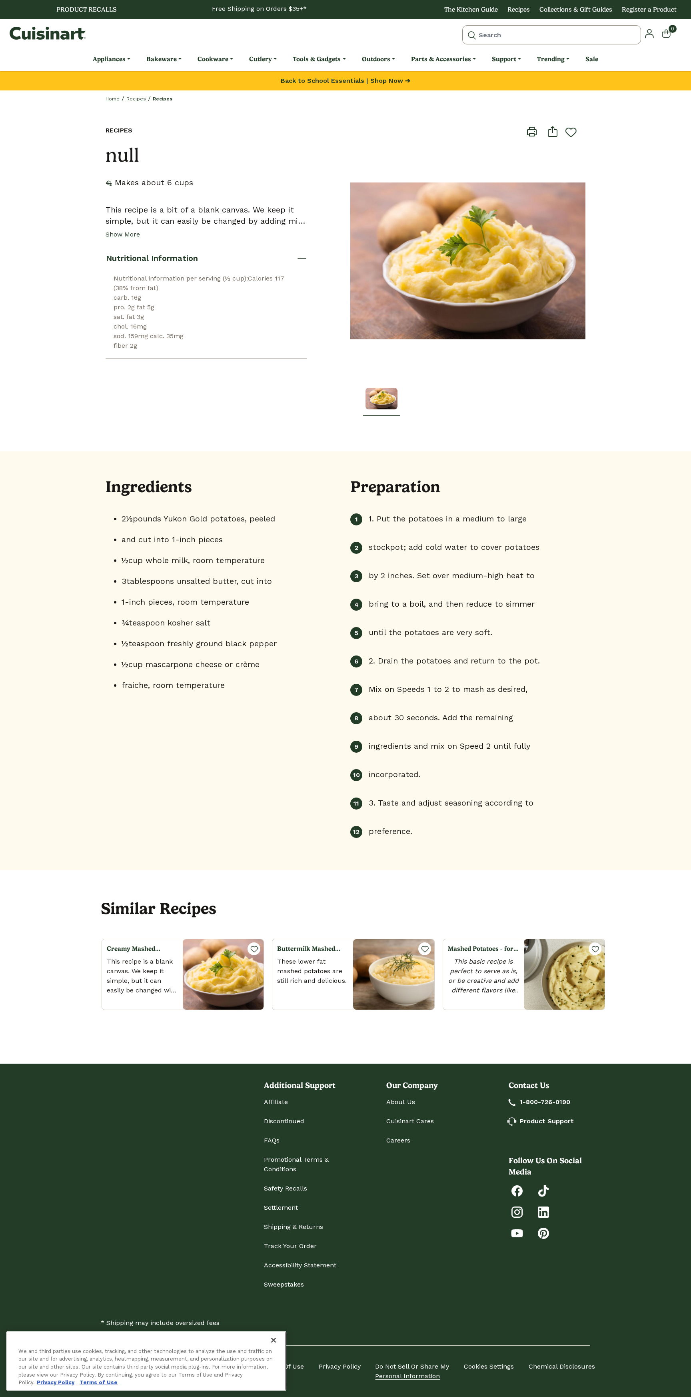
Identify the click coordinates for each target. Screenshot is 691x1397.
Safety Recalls (285, 1188)
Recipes (518, 9)
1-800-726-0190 (545, 1102)
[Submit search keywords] (471, 34)
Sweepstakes (284, 1284)
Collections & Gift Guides (575, 9)
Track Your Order (290, 1246)
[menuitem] (111, 59)
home (113, 99)
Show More (123, 234)
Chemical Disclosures (562, 1366)
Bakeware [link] (161, 59)
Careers (398, 1140)
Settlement (281, 1207)
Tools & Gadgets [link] (317, 59)
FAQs (272, 1140)
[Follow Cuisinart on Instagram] (517, 1211)
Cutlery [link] (260, 59)
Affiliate (276, 1102)
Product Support (547, 1121)
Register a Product (649, 9)
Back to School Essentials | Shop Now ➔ (345, 80)
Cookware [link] (213, 59)
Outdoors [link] (376, 59)
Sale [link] (591, 59)
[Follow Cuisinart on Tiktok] (543, 1190)
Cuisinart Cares (410, 1121)
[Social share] (552, 131)
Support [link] (504, 59)
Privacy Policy (340, 1366)
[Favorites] (254, 948)
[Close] (273, 1340)
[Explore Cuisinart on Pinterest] (543, 1233)
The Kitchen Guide (471, 9)
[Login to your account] (649, 33)
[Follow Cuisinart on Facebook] (517, 1190)
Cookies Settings (489, 1366)
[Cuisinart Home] (48, 33)
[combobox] (551, 34)
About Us (400, 1102)
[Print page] (531, 131)
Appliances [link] (109, 59)
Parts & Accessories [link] (441, 59)
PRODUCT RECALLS (86, 9)
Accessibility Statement (300, 1265)
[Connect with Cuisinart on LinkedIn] (543, 1211)
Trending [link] (551, 59)
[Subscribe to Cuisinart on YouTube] (517, 1233)
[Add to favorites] (571, 132)
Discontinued (284, 1121)
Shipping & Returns (293, 1227)
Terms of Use (99, 1382)
